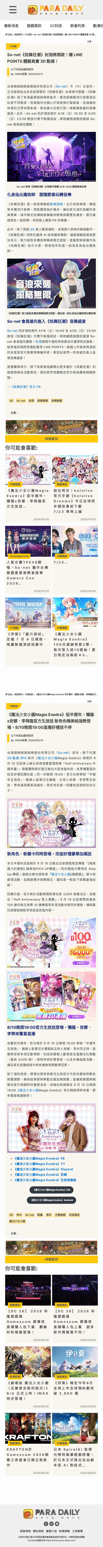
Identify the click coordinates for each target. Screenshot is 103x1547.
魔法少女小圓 (48, 758)
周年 (49, 1214)
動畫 (16, 758)
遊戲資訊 (34, 26)
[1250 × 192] (51, 433)
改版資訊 (74, 1214)
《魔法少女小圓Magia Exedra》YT (39, 1164)
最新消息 (11, 26)
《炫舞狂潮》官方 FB (25, 387)
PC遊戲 (28, 34)
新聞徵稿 (64, 1531)
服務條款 (25, 1531)
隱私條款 (38, 1531)
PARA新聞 (21, 74)
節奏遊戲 (56, 204)
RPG (23, 758)
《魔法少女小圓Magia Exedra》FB (39, 1158)
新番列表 (77, 26)
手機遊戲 (29, 694)
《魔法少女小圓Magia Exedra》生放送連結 (44, 1180)
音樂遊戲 (57, 400)
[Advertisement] (29, 683)
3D (32, 229)
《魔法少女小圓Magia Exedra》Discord (43, 1169)
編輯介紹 (51, 1531)
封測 (38, 341)
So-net (61, 86)
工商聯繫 (77, 1531)
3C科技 (56, 26)
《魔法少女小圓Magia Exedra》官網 (40, 1174)
